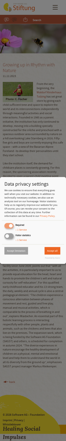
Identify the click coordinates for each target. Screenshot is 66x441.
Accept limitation (16, 250)
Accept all (52, 250)
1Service (21, 229)
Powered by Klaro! (52, 258)
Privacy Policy (47, 216)
